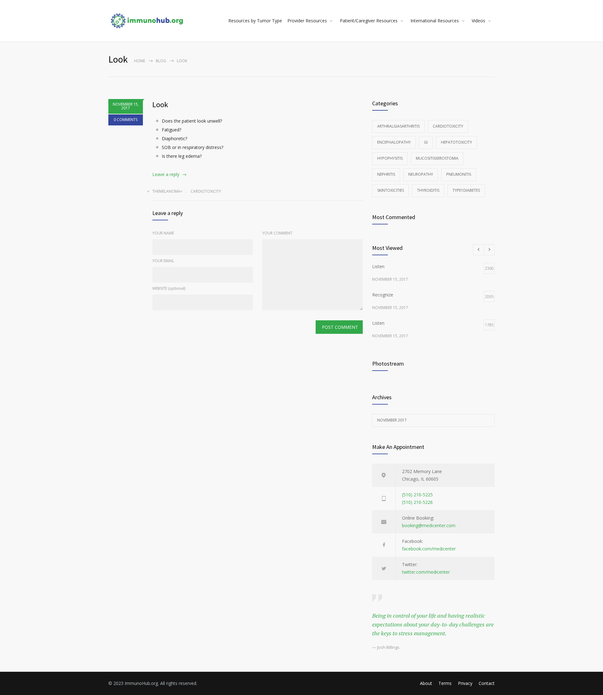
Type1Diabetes (466, 190)
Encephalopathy (394, 142)
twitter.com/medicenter (426, 572)
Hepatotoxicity (456, 142)
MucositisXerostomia (437, 158)
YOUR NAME (163, 233)
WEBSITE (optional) (168, 288)
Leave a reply (165, 174)
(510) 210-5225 (417, 495)
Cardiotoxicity (206, 191)
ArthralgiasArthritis (398, 126)
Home (139, 60)
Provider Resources (307, 21)
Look (160, 104)
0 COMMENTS (126, 119)
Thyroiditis (428, 190)
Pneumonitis (458, 174)
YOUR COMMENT (277, 233)
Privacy (465, 683)
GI (426, 142)
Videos (478, 21)
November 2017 (392, 420)
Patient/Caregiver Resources (369, 21)
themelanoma (166, 191)
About (426, 683)
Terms (445, 683)
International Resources (434, 21)
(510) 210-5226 (417, 502)
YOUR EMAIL (163, 260)
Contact (487, 683)
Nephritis (386, 174)
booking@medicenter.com (428, 525)
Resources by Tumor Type (255, 21)
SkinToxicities (390, 190)
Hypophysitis (390, 158)
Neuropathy (420, 174)
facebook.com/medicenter (429, 549)
